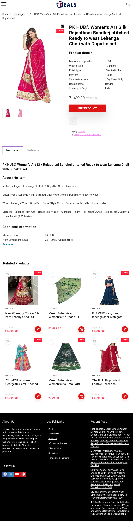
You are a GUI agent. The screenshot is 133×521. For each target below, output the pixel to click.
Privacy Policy (54, 448)
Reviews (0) (33, 150)
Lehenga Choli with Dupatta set (87, 134)
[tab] (12, 150)
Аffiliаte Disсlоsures (57, 443)
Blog (50, 429)
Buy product (87, 108)
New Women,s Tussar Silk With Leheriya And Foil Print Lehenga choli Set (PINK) (22, 319)
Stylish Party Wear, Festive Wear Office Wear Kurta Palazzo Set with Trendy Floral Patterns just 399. (109, 495)
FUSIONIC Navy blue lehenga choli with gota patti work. (107, 317)
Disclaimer (53, 453)
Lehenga (19, 14)
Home (5, 14)
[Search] (128, 4)
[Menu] (4, 4)
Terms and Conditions (58, 458)
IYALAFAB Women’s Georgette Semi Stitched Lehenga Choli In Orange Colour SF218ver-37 (21, 386)
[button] (7, 244)
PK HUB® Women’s (16, 165)
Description (12, 150)
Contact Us (53, 433)
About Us (52, 438)
